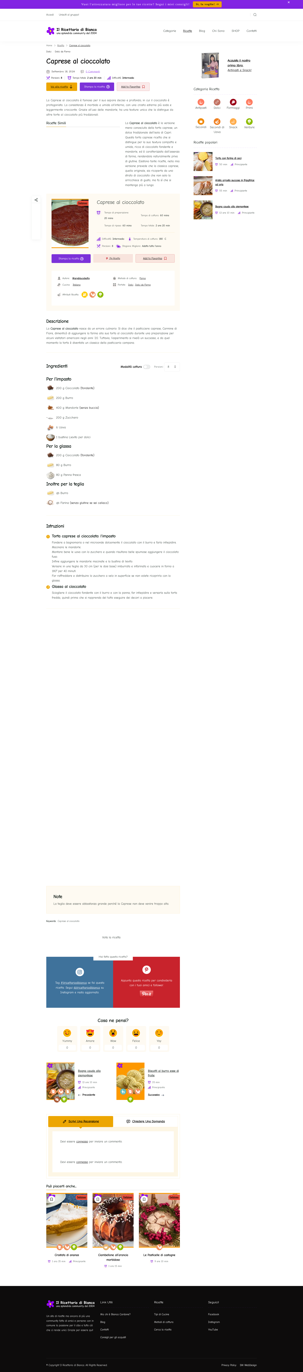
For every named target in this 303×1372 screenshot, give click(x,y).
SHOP (236, 31)
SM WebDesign (248, 1365)
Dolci (48, 51)
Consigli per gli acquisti (113, 1337)
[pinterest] (36, 233)
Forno (143, 278)
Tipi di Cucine (161, 1314)
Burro (64, 398)
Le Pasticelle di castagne (159, 1255)
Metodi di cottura (163, 1322)
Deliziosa (82, 203)
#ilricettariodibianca (74, 982)
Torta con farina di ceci (228, 158)
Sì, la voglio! (205, 4)
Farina (82, 503)
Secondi (201, 127)
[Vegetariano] (100, 295)
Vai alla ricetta (59, 86)
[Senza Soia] (92, 295)
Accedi (50, 14)
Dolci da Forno (62, 51)
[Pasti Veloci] (106, 1247)
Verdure (249, 127)
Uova (61, 427)
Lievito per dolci (73, 437)
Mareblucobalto (81, 278)
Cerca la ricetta (162, 1329)
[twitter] (36, 216)
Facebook (213, 1314)
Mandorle (77, 408)
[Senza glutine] (85, 295)
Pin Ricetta (114, 258)
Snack (233, 127)
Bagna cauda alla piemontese (232, 206)
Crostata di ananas (67, 1255)
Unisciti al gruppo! (69, 14)
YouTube (213, 1329)
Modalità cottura (131, 366)
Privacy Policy (228, 1365)
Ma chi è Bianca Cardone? (115, 1314)
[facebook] (36, 207)
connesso (82, 1141)
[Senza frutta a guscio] (60, 1247)
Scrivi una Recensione (84, 1121)
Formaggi (233, 108)
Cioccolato (75, 388)
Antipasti (201, 108)
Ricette (187, 31)
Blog (202, 31)
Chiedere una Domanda (148, 1121)
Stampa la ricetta (94, 86)
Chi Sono (218, 31)
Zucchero (67, 417)
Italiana (76, 284)
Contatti (252, 31)
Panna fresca (68, 475)
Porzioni (158, 366)
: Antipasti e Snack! (239, 65)
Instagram (214, 1322)
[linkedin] (36, 225)
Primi (249, 108)
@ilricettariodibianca (87, 987)
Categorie (169, 31)
